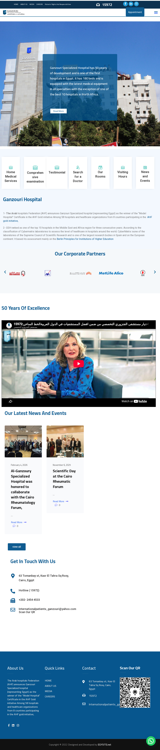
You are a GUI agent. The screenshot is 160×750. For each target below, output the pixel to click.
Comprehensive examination (35, 177)
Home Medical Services (11, 176)
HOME (16, 4)
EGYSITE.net (104, 744)
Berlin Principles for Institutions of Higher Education (85, 239)
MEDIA (32, 4)
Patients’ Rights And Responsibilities (58, 4)
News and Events (145, 176)
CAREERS (39, 4)
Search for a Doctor (78, 176)
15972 (107, 4)
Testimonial (57, 172)
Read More (58, 111)
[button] (5, 272)
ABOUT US (23, 4)
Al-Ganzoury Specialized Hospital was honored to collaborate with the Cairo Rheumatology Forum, (23, 489)
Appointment (135, 12)
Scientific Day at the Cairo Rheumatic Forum (64, 478)
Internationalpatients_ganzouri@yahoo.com (102, 704)
